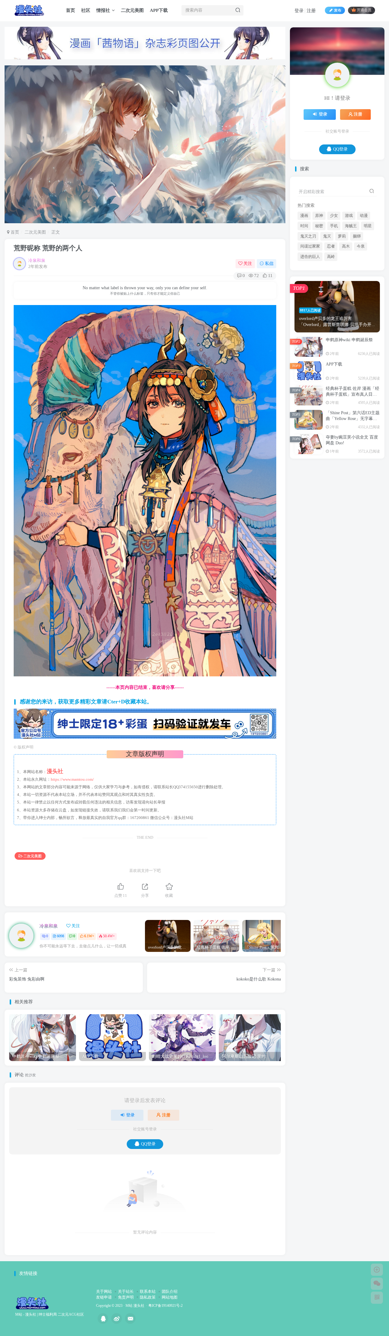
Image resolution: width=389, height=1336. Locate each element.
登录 (299, 10)
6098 (60, 936)
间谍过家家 (310, 306)
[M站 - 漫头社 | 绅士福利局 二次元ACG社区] (32, 1302)
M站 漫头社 (135, 1306)
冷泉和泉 (36, 260)
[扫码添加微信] (377, 1284)
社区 (85, 10)
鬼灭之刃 (308, 296)
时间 (304, 286)
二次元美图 (132, 10)
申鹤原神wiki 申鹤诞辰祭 (349, 400)
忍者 (331, 306)
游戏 (349, 276)
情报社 (103, 10)
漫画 (304, 276)
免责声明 (126, 1297)
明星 (368, 286)
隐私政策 (148, 1297)
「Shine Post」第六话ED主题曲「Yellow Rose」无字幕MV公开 (353, 479)
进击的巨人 (310, 317)
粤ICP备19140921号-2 (165, 1306)
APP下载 (159, 10)
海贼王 (351, 286)
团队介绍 (169, 1291)
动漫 (364, 276)
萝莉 (342, 296)
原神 (319, 276)
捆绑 (357, 296)
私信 (269, 263)
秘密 (319, 286)
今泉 (361, 306)
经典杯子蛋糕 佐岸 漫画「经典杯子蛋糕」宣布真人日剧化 (352, 454)
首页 (70, 10)
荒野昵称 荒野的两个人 (48, 248)
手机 (334, 286)
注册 (311, 10)
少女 (334, 276)
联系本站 (148, 1291)
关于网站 (104, 1291)
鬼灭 (327, 296)
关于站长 (126, 1291)
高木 (346, 306)
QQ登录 (148, 1144)
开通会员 (364, 10)
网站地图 (169, 1297)
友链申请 (104, 1297)
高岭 (331, 317)
